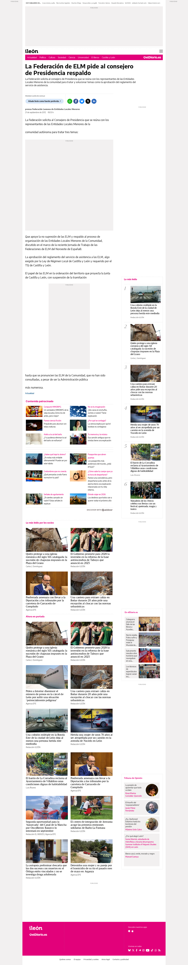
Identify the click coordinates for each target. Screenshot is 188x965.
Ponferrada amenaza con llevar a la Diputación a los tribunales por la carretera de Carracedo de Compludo (45, 602)
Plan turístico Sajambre (63, 3)
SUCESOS (128, 3)
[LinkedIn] (94, 101)
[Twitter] (87, 101)
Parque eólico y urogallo (90, 3)
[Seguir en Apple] (132, 931)
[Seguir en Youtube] (147, 950)
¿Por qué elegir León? (134, 836)
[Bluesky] (81, 101)
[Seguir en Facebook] (136, 950)
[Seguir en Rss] (159, 950)
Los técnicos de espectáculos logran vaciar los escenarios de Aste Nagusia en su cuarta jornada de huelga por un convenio (131, 671)
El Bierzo (95, 57)
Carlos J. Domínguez (34, 566)
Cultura (52, 57)
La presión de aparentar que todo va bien (133, 787)
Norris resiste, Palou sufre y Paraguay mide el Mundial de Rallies (131, 640)
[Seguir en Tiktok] (152, 950)
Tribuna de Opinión (133, 778)
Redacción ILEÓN (78, 566)
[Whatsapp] (69, 101)
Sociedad (62, 57)
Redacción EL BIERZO (35, 834)
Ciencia (72, 57)
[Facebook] (75, 101)
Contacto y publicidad (121, 959)
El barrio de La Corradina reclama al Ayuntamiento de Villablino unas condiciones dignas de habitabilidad (46, 781)
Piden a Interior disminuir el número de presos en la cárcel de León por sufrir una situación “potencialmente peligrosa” (44, 695)
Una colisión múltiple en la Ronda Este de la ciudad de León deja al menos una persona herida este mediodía (45, 739)
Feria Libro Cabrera (104, 3)
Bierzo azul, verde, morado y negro (140, 853)
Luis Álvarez (31, 787)
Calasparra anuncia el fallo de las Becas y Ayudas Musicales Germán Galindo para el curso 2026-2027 (131, 624)
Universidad (83, 57)
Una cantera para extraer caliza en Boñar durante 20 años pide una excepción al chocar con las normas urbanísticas (91, 602)
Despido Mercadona (117, 3)
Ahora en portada (35, 616)
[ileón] (44, 928)
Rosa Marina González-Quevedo (133, 794)
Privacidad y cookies (91, 959)
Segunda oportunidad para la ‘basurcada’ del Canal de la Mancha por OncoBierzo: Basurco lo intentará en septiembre (46, 826)
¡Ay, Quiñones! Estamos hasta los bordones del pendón (132, 823)
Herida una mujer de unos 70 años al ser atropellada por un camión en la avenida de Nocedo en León (91, 737)
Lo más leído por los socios (40, 522)
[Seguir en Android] (129, 931)
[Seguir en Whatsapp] (156, 950)
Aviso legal (106, 959)
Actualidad (32, 57)
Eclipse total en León (154, 3)
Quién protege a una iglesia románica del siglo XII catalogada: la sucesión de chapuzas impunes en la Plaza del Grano (46, 558)
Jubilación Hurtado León (139, 3)
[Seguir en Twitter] (133, 950)
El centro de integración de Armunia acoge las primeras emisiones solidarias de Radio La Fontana (91, 824)
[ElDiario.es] (152, 57)
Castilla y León (108, 57)
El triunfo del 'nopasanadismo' (132, 803)
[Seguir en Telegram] (140, 950)
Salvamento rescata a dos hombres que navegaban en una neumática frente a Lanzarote (131, 656)
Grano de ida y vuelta (48, 3)
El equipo (77, 959)
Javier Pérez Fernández (130, 809)
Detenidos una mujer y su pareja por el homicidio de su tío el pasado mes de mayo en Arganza (91, 868)
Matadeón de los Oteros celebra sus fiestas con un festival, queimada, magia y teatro (143, 504)
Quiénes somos (65, 959)
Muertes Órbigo (76, 3)
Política (42, 57)
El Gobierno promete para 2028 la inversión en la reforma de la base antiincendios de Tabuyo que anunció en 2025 (90, 558)
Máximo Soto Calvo (133, 829)
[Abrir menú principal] (161, 51)
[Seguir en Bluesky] (129, 950)
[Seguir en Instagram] (143, 950)
